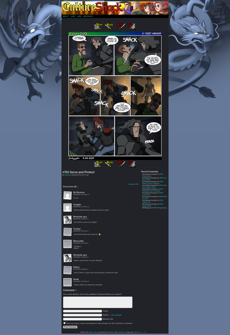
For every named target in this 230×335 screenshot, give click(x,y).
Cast (73, 16)
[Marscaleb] (67, 244)
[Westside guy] (67, 220)
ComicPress (122, 332)
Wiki (79, 16)
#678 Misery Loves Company (152, 182)
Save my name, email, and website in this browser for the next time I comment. (99, 323)
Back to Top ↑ (142, 332)
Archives (88, 16)
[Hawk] (67, 282)
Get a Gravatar (116, 315)
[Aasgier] (67, 207)
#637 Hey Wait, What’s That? (154, 186)
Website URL (108, 319)
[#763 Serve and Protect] (115, 159)
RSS (135, 332)
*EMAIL (112, 315)
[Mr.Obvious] (67, 195)
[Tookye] (67, 232)
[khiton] (67, 270)
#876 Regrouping (160, 208)
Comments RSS (133, 184)
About (65, 16)
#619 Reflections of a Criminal (152, 190)
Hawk (67, 175)
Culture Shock (93, 332)
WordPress (110, 332)
